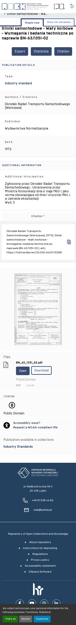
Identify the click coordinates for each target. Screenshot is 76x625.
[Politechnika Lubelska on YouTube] (32, 603)
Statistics (41, 51)
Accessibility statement (40, 565)
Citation (63, 51)
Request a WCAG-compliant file (35, 427)
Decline (25, 619)
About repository (40, 542)
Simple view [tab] (32, 23)
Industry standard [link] (18, 83)
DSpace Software (40, 571)
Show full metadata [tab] (59, 22)
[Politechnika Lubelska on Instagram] (44, 603)
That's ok (10, 619)
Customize (42, 619)
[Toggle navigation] (72, 6)
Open (23, 370)
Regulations (40, 554)
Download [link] (41, 370)
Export (20, 51)
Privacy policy (40, 560)
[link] (38, 446)
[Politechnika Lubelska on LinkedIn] (56, 603)
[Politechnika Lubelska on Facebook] (20, 603)
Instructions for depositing (40, 548)
